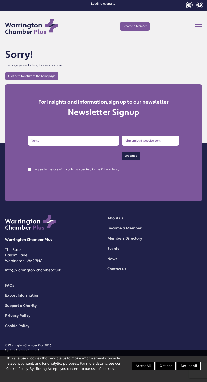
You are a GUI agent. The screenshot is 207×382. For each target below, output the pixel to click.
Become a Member (135, 26)
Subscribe (131, 156)
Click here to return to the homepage (31, 76)
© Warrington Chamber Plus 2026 (28, 346)
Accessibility (199, 5)
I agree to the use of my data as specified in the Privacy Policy (76, 169)
